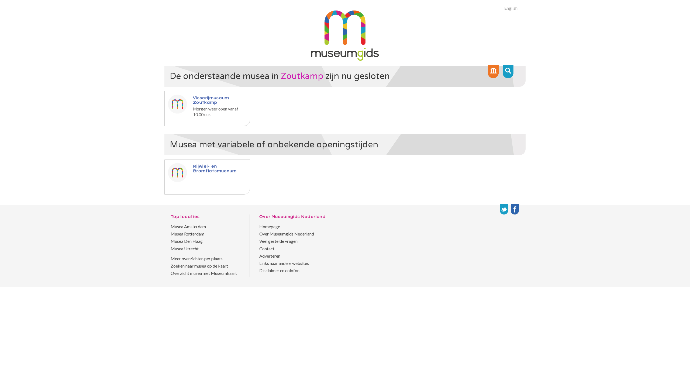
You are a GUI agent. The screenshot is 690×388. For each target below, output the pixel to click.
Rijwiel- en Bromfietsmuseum (215, 168)
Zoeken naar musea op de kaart (199, 265)
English (511, 8)
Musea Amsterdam (188, 226)
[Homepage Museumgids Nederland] (493, 71)
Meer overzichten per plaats (197, 258)
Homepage (269, 226)
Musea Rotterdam (187, 233)
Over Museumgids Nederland (286, 233)
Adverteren (269, 255)
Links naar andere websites (284, 263)
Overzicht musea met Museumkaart (204, 273)
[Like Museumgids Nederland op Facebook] (515, 209)
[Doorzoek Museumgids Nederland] (508, 71)
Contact (266, 248)
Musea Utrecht (185, 248)
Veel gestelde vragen (278, 241)
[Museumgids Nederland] (345, 58)
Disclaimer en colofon (279, 270)
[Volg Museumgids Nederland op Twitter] (504, 209)
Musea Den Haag (187, 241)
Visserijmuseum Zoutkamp (211, 100)
